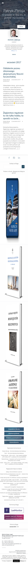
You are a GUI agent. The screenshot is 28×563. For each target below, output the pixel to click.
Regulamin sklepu (21, 553)
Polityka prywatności (20, 550)
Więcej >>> (23, 560)
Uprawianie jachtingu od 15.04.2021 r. (14, 500)
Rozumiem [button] (16, 561)
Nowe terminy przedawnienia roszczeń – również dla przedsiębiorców (14, 474)
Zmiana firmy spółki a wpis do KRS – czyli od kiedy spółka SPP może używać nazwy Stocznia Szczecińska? (14, 480)
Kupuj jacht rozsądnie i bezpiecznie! (14, 487)
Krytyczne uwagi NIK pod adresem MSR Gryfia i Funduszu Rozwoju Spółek (14, 489)
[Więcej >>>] (14, 50)
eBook (21, 26)
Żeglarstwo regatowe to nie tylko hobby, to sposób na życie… (13, 116)
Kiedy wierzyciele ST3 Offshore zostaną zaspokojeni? (14, 477)
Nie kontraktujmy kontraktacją (18, 451)
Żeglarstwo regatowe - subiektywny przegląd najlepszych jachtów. (14, 497)
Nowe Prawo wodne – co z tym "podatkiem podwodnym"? (14, 484)
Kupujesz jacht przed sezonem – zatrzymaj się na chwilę (17, 459)
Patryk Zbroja (14, 11)
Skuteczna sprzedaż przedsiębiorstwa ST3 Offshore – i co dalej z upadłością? (14, 493)
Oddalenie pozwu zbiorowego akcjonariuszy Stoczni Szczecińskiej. (13, 72)
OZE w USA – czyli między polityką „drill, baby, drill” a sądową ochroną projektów (14, 456)
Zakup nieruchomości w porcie (14, 472)
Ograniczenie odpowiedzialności (17, 552)
